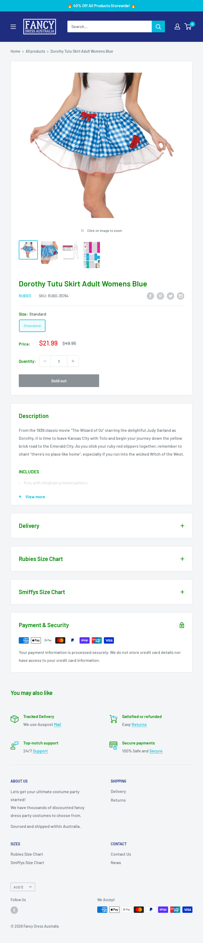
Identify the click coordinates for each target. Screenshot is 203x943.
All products (35, 51)
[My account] (177, 26)
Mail (57, 724)
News (116, 862)
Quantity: (27, 360)
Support (40, 750)
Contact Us (121, 853)
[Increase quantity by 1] (73, 361)
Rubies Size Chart (27, 853)
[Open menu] (13, 27)
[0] (188, 26)
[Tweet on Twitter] (170, 295)
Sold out (59, 380)
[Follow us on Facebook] (14, 910)
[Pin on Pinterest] (160, 295)
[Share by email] (180, 295)
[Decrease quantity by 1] (44, 361)
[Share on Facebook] (150, 295)
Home (15, 51)
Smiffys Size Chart (27, 862)
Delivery (118, 791)
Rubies (25, 296)
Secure (156, 750)
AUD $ (18, 887)
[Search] (158, 26)
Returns (139, 724)
